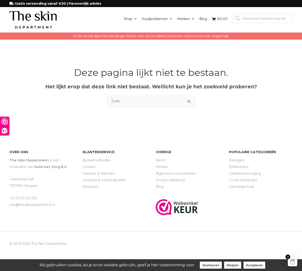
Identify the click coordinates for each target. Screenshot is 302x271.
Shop (128, 19)
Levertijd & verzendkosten (104, 180)
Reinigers (236, 160)
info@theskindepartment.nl (32, 205)
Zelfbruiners (238, 167)
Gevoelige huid (241, 187)
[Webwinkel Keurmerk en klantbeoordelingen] (177, 207)
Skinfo (161, 160)
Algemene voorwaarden (176, 173)
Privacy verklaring (170, 180)
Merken (183, 19)
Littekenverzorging (245, 173)
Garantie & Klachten (99, 173)
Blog (203, 19)
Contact (89, 167)
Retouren (90, 187)
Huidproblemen (155, 19)
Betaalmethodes (96, 160)
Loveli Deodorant (243, 180)
